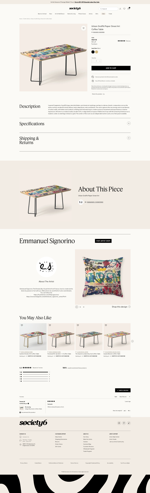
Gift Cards (58, 446)
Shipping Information (61, 439)
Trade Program (87, 451)
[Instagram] (119, 423)
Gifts (96, 14)
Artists (91, 14)
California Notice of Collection (56, 463)
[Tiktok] (129, 423)
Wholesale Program (88, 449)
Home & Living (71, 14)
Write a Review (125, 390)
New (50, 14)
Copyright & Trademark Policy (93, 463)
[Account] (120, 9)
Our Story (86, 437)
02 (80, 307)
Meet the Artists (87, 439)
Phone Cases (82, 14)
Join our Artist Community (116, 441)
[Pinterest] (124, 423)
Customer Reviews (88, 446)
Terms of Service (74, 463)
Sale (103, 14)
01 (76, 307)
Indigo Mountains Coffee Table (33, 409)
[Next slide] (132, 341)
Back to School (42, 14)
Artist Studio (112, 439)
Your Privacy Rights (125, 463)
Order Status (58, 444)
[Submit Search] (101, 9)
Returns (57, 441)
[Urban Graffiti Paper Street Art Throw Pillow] (103, 277)
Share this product (97, 94)
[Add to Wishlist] (22, 325)
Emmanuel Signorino (99, 32)
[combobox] (108, 8)
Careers (85, 441)
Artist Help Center (114, 437)
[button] (124, 41)
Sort (116, 396)
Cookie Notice (38, 463)
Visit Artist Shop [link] (103, 241)
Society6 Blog (87, 444)
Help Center (58, 437)
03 (83, 307)
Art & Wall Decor (59, 14)
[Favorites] (124, 9)
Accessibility (110, 463)
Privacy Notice (23, 463)
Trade (110, 14)
